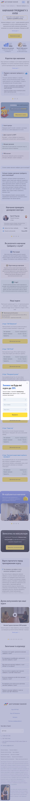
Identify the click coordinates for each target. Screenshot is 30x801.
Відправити (15, 414)
